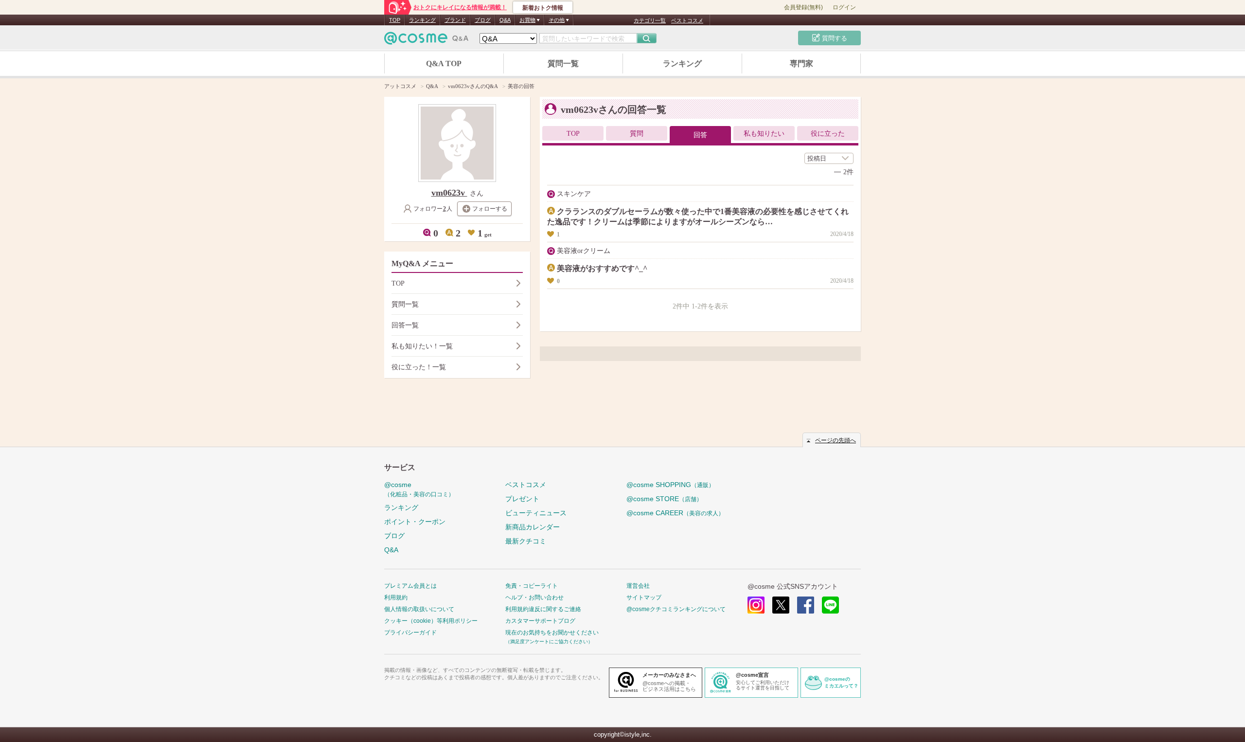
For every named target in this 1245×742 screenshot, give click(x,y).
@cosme (419, 489)
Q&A (505, 20)
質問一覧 (563, 63)
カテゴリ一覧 (650, 20)
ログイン (844, 7)
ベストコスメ (687, 20)
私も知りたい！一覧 (422, 346)
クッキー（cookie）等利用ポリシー (431, 620)
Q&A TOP (444, 63)
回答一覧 (405, 325)
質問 (636, 133)
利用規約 (396, 597)
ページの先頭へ (835, 440)
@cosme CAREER (675, 513)
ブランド (455, 20)
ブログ (483, 20)
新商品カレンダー (532, 527)
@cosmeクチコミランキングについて (676, 609)
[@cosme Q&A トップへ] (426, 40)
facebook (805, 605)
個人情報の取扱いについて (419, 609)
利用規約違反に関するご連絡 (543, 609)
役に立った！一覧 (418, 367)
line (830, 605)
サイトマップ (643, 597)
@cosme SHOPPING (670, 485)
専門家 (801, 63)
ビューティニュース (536, 513)
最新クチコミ (525, 541)
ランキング (422, 20)
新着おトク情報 (542, 7)
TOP (394, 20)
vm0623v (449, 193)
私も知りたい (764, 133)
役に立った (828, 133)
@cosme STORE (664, 499)
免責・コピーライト (531, 585)
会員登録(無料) (803, 7)
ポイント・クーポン (414, 521)
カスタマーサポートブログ (540, 620)
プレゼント (522, 499)
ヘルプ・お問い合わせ (534, 597)
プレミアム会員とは (410, 585)
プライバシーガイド (410, 632)
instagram (756, 605)
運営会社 (638, 585)
